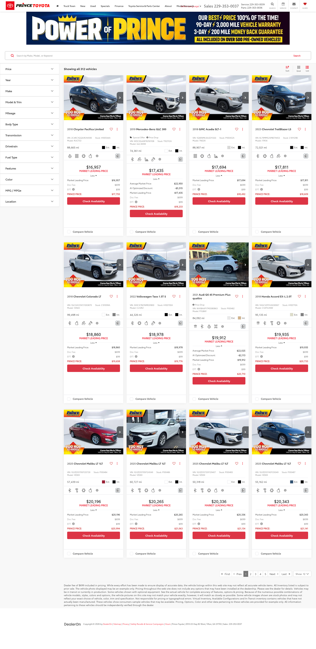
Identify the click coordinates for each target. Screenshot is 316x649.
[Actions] (117, 129)
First (226, 574)
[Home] (57, 6)
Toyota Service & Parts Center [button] (144, 6)
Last (285, 574)
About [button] (168, 6)
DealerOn (107, 623)
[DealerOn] (72, 623)
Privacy (126, 623)
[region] (93, 187)
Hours (168, 623)
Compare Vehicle (83, 231)
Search (297, 55)
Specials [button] (105, 6)
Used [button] (93, 6)
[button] (120, 97)
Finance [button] (119, 6)
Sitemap (117, 623)
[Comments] (118, 156)
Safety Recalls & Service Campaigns (147, 623)
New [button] (82, 6)
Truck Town (69, 6)
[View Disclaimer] (97, 155)
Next (273, 574)
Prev (238, 574)
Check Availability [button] (94, 201)
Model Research (185, 6)
